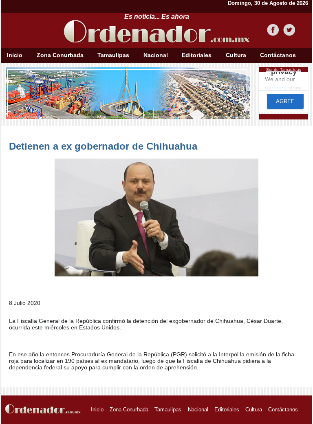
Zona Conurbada (60, 55)
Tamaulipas (113, 55)
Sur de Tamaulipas (283, 69)
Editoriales (197, 55)
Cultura (236, 55)
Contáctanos (278, 55)
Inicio (14, 55)
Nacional (155, 55)
